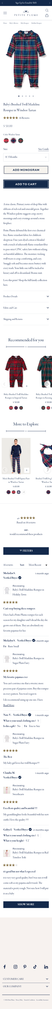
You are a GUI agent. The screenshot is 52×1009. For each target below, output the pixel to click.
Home (5, 23)
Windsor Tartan (13, 140)
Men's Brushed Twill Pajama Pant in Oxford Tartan (19, 492)
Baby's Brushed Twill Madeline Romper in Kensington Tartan (21, 408)
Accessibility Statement (42, 1000)
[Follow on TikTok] (36, 967)
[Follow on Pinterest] (26, 967)
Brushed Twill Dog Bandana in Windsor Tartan (48, 492)
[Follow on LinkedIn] (46, 967)
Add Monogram (26, 170)
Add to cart (26, 184)
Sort (22, 565)
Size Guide (43, 149)
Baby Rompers (25, 23)
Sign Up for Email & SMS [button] (26, 2)
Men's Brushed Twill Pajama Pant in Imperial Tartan (13, 492)
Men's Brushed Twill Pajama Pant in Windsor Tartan (8, 492)
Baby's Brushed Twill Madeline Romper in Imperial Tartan (11, 408)
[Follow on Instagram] (16, 967)
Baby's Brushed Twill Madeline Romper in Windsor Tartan (16, 408)
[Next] (47, 384)
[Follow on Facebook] (6, 967)
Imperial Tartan (6, 140)
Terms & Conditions (29, 1000)
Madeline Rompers (36, 23)
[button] (16, 118)
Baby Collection (14, 23)
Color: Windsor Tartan (11, 134)
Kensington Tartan (21, 140)
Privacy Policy (19, 1000)
